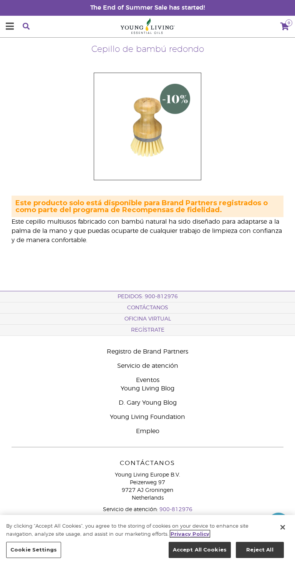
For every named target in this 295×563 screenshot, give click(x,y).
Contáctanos (147, 308)
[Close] (282, 527)
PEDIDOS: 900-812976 (148, 296)
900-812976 (175, 509)
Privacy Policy (190, 534)
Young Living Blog (147, 388)
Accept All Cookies (200, 549)
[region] (147, 539)
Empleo (147, 431)
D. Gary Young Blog (148, 403)
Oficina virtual (147, 319)
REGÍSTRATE (147, 330)
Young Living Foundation (147, 417)
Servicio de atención (147, 366)
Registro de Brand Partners (147, 352)
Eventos (147, 380)
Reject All (259, 549)
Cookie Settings (33, 549)
